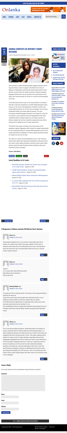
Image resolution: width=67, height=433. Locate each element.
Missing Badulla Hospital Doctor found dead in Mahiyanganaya (30, 175)
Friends (11, 17)
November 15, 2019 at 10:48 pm (16, 264)
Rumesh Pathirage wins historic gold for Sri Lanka (58, 110)
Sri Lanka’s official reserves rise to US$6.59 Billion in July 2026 (58, 89)
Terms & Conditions (40, 428)
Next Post (43, 221)
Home (4, 17)
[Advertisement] (33, 33)
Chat (17, 17)
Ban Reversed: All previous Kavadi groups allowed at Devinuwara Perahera (58, 116)
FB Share (11, 156)
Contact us (37, 17)
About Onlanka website (41, 427)
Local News (4, 64)
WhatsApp (18, 156)
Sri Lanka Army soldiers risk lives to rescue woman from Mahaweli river (58, 96)
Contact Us (52, 427)
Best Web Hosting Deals (58, 75)
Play (23, 17)
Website (3, 406)
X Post (25, 156)
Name (3, 394)
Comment (4, 374)
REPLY (46, 156)
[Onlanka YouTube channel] (61, 142)
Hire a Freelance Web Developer (58, 71)
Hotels (29, 17)
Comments (4, 60)
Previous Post (8, 221)
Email (3, 400)
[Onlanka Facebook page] (53, 142)
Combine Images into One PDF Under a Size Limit (59, 78)
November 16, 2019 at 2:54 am (16, 288)
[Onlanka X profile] (57, 142)
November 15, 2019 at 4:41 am (16, 237)
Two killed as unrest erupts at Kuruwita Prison (58, 103)
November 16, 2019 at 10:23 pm (16, 324)
